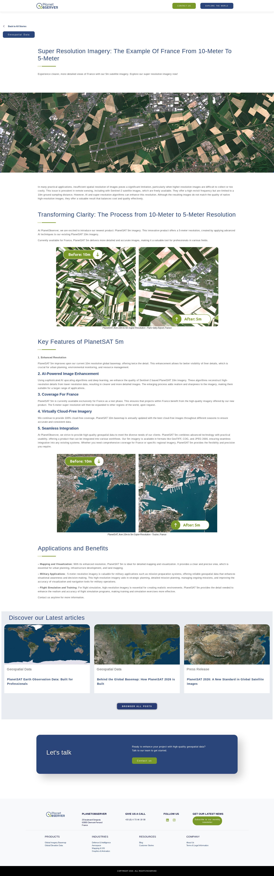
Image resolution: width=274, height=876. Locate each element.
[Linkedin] (168, 820)
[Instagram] (174, 820)
